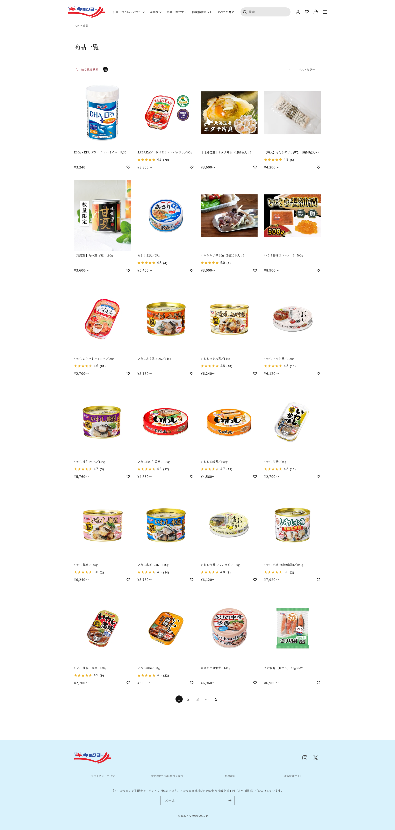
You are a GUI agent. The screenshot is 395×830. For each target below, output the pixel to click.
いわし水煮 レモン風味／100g (220, 565)
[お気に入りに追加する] (128, 167)
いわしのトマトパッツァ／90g (94, 358)
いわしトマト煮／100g (279, 358)
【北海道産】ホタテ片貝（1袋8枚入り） (227, 152)
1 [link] (179, 699)
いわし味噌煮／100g (214, 462)
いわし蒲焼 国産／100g (90, 668)
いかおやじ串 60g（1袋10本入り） (223, 255)
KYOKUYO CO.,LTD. (198, 815)
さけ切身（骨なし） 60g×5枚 (283, 668)
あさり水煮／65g (148, 255)
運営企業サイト (293, 776)
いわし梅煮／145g (86, 565)
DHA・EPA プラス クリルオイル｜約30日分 (101, 152)
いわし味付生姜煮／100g (153, 462)
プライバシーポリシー (104, 776)
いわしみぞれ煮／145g (215, 358)
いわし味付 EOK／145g (89, 462)
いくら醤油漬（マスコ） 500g (283, 255)
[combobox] (265, 12)
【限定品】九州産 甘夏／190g (93, 255)
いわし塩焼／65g (275, 462)
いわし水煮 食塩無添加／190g (283, 565)
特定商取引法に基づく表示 (167, 776)
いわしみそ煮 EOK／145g (154, 358)
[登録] (229, 800)
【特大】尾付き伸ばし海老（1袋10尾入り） (292, 152)
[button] (129, 12)
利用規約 (230, 776)
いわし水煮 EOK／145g (152, 565)
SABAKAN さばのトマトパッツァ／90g (164, 152)
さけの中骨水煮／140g (215, 668)
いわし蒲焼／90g (148, 668)
